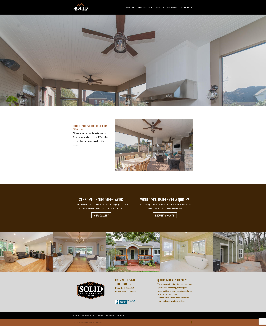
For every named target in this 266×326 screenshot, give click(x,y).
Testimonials (172, 7)
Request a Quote (145, 7)
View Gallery (101, 215)
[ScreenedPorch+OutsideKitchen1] (154, 170)
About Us (130, 7)
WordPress (99, 322)
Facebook (185, 7)
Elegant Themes (84, 322)
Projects (158, 7)
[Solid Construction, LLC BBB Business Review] (125, 303)
